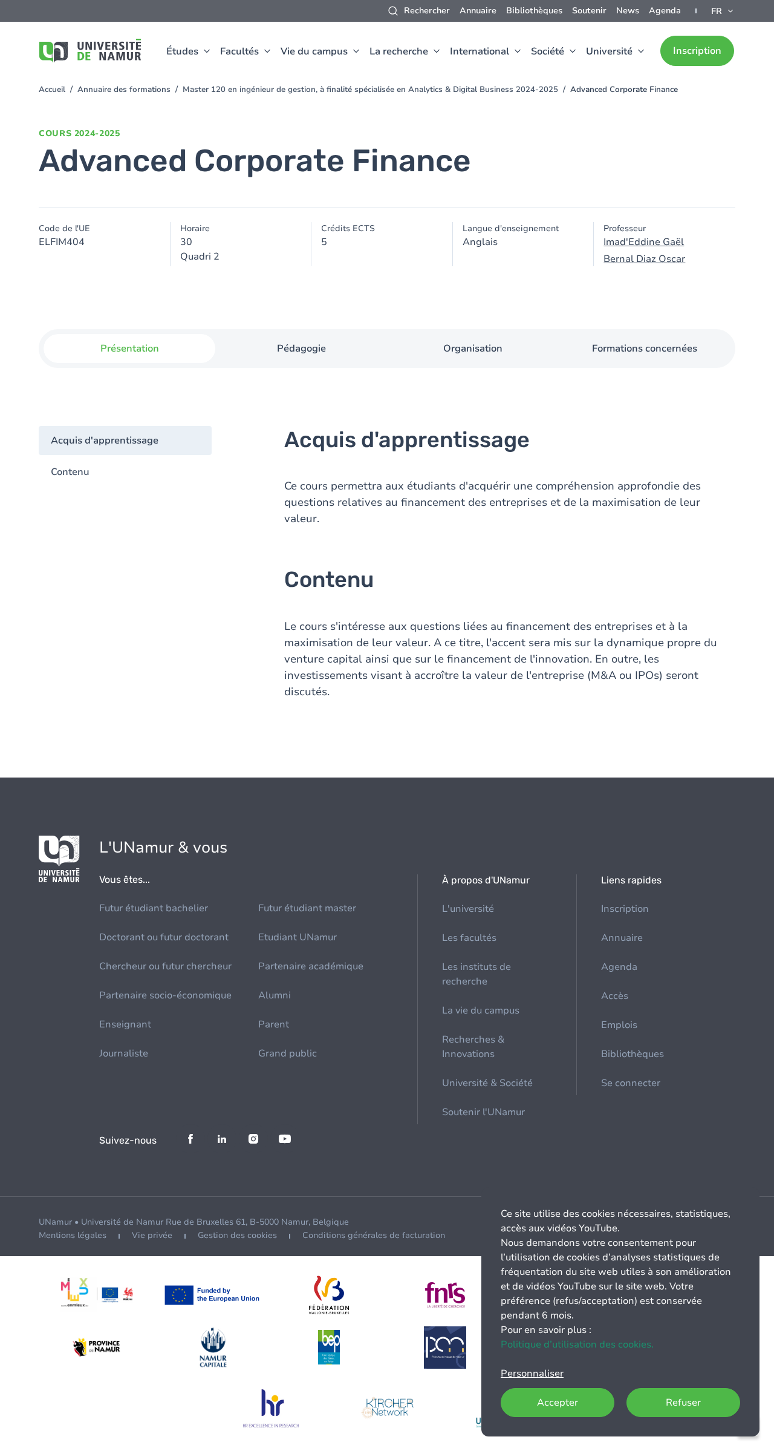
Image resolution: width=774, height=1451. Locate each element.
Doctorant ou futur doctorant (164, 937)
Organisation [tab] (472, 348)
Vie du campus (314, 51)
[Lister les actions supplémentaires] (723, 11)
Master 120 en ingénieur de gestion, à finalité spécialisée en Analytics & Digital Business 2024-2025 (370, 89)
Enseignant (125, 1024)
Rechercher (427, 10)
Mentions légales (72, 1235)
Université (609, 51)
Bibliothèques (534, 10)
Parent (273, 1024)
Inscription (697, 50)
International (479, 51)
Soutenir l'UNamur (483, 1112)
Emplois (619, 1025)
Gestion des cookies (237, 1235)
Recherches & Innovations (473, 1047)
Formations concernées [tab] (644, 348)
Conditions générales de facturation (373, 1235)
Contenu (70, 472)
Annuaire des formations (124, 89)
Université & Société (487, 1083)
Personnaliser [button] (532, 1373)
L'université (468, 908)
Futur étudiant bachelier (153, 908)
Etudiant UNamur (297, 937)
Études (182, 51)
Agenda (665, 10)
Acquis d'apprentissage (104, 440)
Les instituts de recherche (476, 974)
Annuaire (478, 10)
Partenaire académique (310, 966)
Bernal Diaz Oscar (644, 259)
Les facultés (469, 938)
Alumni (274, 995)
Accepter (557, 1402)
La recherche (398, 51)
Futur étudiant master (307, 908)
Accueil (52, 89)
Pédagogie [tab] (301, 348)
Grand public (287, 1053)
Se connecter (630, 1083)
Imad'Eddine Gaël (643, 242)
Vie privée (152, 1235)
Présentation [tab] (129, 348)
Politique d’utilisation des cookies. (577, 1344)
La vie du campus (480, 1010)
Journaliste (123, 1053)
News (627, 10)
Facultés (239, 51)
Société (547, 51)
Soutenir (589, 10)
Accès (614, 996)
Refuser (683, 1402)
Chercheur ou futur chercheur (165, 966)
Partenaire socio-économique (165, 995)
